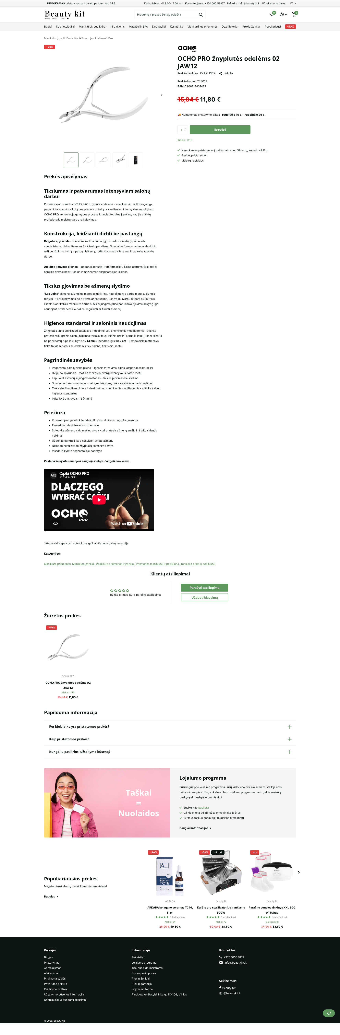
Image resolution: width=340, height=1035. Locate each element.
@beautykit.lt (231, 993)
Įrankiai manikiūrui (101, 38)
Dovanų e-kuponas (144, 973)
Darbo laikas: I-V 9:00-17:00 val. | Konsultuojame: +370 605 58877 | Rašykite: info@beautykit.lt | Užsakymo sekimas (214, 3)
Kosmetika (176, 26)
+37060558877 (233, 957)
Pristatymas (51, 962)
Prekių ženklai (251, 26)
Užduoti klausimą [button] (204, 597)
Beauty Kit (228, 988)
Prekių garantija (142, 983)
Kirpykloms (117, 26)
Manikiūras (81, 38)
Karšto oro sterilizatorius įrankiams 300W (221, 910)
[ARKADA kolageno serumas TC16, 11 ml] (170, 872)
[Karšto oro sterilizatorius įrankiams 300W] (221, 872)
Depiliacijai (159, 26)
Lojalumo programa (144, 962)
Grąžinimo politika (55, 989)
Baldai (48, 26)
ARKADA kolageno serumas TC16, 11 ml (170, 910)
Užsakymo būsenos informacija (64, 994)
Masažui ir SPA (138, 26)
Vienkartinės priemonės (202, 26)
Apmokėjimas (52, 967)
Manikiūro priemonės (57, 563)
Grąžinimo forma (142, 989)
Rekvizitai (138, 957)
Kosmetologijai (65, 26)
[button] (161, 95)
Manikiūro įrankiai (83, 563)
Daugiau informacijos (194, 828)
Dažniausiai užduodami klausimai (65, 999)
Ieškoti (200, 14)
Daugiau (50, 896)
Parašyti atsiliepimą (204, 588)
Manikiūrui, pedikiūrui (92, 26)
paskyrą (203, 807)
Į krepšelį (220, 129)
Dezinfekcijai (230, 26)
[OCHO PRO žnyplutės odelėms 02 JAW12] (68, 647)
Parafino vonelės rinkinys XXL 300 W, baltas (272, 910)
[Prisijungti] (283, 14)
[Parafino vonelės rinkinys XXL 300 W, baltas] (272, 872)
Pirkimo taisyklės (55, 978)
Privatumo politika (55, 983)
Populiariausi (273, 26)
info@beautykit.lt (235, 962)
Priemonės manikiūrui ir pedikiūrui (157, 563)
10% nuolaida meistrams (147, 967)
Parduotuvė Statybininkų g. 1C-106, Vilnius (159, 994)
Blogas (48, 957)
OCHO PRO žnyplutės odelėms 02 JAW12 (68, 685)
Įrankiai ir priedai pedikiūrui (197, 563)
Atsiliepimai (51, 973)
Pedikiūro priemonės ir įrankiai (115, 563)
